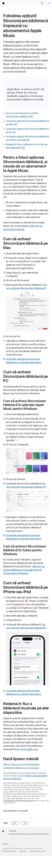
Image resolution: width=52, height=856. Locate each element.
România (5, 844)
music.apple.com (29, 749)
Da (15, 823)
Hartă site (22, 851)
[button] (42, 3)
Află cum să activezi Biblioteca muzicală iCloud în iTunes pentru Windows (23, 570)
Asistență (12, 831)
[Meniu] (48, 3)
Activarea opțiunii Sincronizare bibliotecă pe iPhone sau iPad (27, 138)
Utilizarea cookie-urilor (37, 851)
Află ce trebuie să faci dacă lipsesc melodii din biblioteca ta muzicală (21, 766)
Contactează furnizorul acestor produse (18, 801)
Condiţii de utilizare (9, 851)
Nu (25, 823)
